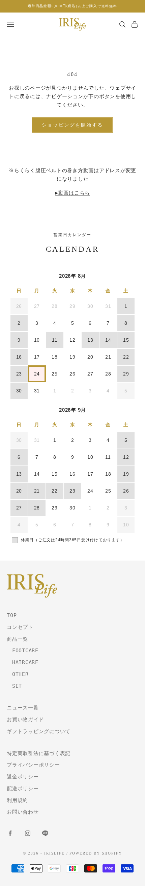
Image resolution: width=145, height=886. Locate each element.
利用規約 (17, 800)
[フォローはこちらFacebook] (10, 833)
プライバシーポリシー (33, 765)
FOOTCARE (22, 651)
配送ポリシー (23, 789)
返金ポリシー (23, 777)
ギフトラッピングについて (38, 731)
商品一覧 (17, 639)
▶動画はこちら (72, 193)
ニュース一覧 (23, 708)
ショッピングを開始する (72, 125)
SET (14, 686)
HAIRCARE (22, 662)
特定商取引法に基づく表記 (38, 753)
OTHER (18, 674)
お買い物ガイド (25, 720)
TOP (12, 615)
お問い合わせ (23, 812)
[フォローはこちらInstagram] (27, 833)
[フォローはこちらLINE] (45, 833)
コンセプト (20, 627)
